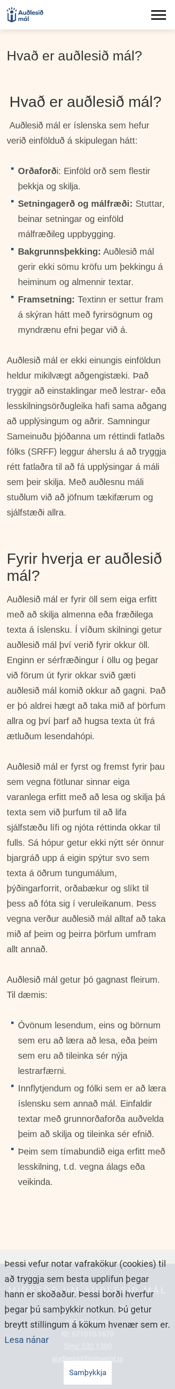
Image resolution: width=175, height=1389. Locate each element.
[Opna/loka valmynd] (160, 15)
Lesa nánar (26, 1339)
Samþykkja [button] (87, 1372)
